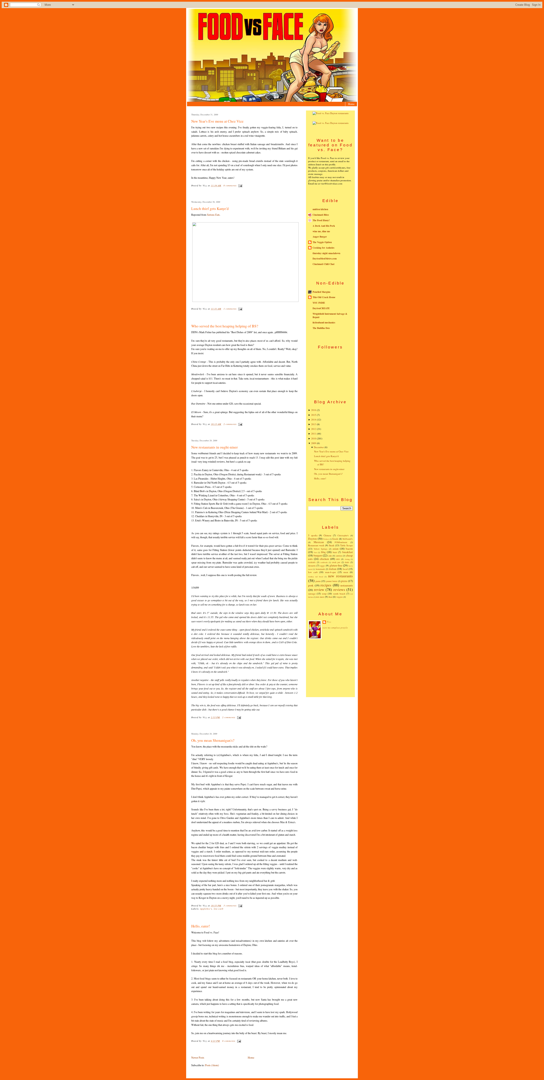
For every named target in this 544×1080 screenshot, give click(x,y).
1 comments (230, 308)
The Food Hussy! (321, 220)
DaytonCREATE (321, 308)
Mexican (319, 542)
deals (347, 562)
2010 (313, 438)
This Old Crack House (324, 297)
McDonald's (348, 538)
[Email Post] (239, 185)
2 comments (230, 424)
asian (336, 549)
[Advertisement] (330, 668)
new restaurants (340, 575)
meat (345, 572)
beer (335, 552)
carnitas (339, 555)
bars (315, 552)
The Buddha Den (321, 328)
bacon (349, 549)
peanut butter (331, 581)
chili (338, 559)
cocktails (312, 562)
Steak (331, 545)
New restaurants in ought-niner (214, 447)
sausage (312, 593)
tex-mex (320, 596)
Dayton (312, 539)
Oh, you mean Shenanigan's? (212, 740)
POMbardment (341, 542)
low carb (313, 572)
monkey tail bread (315, 576)
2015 (313, 414)
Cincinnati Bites (321, 215)
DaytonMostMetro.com (325, 258)
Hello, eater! (200, 926)
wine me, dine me (321, 231)
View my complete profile (335, 627)
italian (332, 569)
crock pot (336, 562)
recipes (325, 584)
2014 (313, 419)
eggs (322, 565)
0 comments (230, 185)
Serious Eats (213, 214)
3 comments (230, 905)
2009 (313, 443)
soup (324, 593)
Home (351, 104)
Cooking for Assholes (323, 247)
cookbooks (324, 562)
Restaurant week (316, 545)
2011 (313, 433)
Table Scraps (346, 545)
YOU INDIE (319, 302)
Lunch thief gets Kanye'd (210, 208)
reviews (339, 589)
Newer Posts (197, 1057)
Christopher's (343, 535)
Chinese (327, 535)
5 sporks (312, 535)
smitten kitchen (320, 209)
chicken (324, 559)
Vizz (329, 621)
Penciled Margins (321, 292)
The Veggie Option (322, 242)
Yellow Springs (320, 548)
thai (330, 596)
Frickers (326, 539)
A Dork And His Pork (324, 226)
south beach (339, 593)
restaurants (346, 585)
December (319, 447)
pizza (344, 581)
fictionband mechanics (324, 322)
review (319, 589)
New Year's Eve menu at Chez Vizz (217, 121)
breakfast (347, 552)
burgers (318, 555)
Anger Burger (320, 236)
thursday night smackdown (326, 253)
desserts (312, 565)
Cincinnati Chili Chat (323, 264)
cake (330, 555)
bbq (323, 552)
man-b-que (330, 572)
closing (347, 559)
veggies (339, 596)
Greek (335, 538)
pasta (318, 581)
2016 (313, 410)
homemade (320, 569)
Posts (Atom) (212, 1065)
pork (310, 585)
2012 (313, 428)
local (345, 568)
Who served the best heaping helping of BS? (224, 326)
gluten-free (336, 565)
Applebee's (206, 908)
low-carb (218, 908)
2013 (313, 424)
